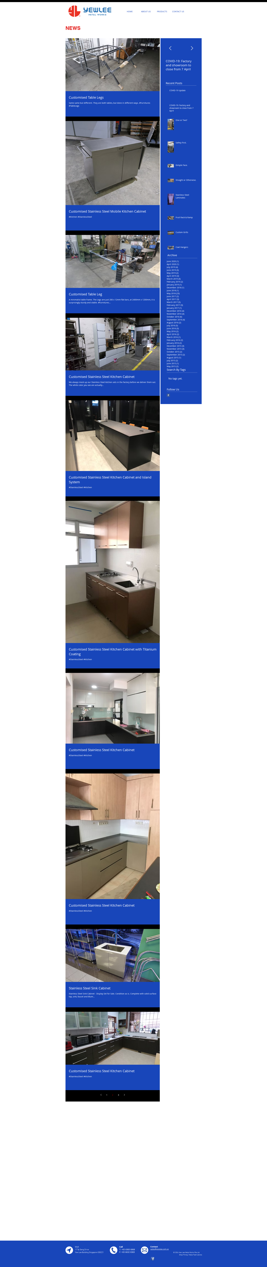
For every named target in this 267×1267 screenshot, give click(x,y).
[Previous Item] (170, 48)
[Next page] (124, 1094)
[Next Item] (192, 48)
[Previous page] (100, 1094)
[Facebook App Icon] (152, 1258)
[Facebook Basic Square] (168, 395)
